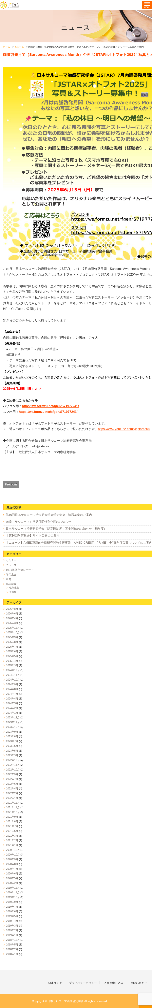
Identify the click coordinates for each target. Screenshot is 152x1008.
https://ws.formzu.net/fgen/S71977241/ (50, 406)
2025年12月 (13, 627)
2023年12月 (13, 717)
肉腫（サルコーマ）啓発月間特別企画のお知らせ (38, 521)
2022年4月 (12, 788)
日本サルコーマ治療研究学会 (9, 5)
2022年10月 (13, 769)
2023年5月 (12, 750)
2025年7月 (12, 646)
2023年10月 (13, 727)
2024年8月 (12, 689)
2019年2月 (12, 930)
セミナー (11, 560)
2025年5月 (12, 656)
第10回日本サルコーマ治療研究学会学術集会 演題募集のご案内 (49, 514)
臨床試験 (11, 584)
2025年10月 (13, 632)
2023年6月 (12, 745)
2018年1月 (12, 954)
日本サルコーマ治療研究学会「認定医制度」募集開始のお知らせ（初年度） (56, 528)
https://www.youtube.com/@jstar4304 (124, 429)
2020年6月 (12, 873)
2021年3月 (12, 835)
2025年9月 (12, 637)
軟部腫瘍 (14, 587)
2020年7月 (12, 868)
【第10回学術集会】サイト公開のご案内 (32, 535)
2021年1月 (12, 845)
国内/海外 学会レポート (19, 569)
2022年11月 (13, 764)
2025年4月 (12, 660)
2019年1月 (12, 935)
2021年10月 (13, 812)
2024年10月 (13, 679)
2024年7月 (12, 693)
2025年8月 (12, 642)
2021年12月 (13, 802)
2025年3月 (12, 665)
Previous (11, 484)
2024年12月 (13, 670)
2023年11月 (13, 722)
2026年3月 (12, 623)
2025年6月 (12, 651)
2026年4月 (12, 618)
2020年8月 (12, 864)
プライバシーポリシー (83, 983)
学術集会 (11, 574)
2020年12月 (13, 849)
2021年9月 (12, 816)
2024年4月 (12, 698)
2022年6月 (12, 783)
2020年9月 (12, 859)
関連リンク (55, 983)
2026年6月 (12, 613)
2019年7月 (12, 906)
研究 (8, 579)
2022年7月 (12, 779)
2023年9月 (12, 731)
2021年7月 (12, 826)
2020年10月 (13, 854)
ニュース (11, 565)
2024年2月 (12, 708)
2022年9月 (12, 774)
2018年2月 (12, 949)
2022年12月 (13, 760)
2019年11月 (13, 892)
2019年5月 (12, 916)
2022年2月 (12, 793)
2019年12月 (13, 887)
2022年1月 (12, 798)
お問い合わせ (138, 983)
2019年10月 (13, 897)
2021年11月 (13, 807)
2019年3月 (12, 925)
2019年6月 (12, 911)
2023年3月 (12, 755)
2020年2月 (12, 883)
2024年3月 (12, 703)
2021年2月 (12, 840)
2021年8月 (12, 821)
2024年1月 (12, 712)
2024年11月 (13, 674)
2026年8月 (12, 608)
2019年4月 (12, 920)
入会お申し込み (113, 983)
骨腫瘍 (12, 592)
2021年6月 (12, 830)
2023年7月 (12, 741)
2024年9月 (12, 684)
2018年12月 (13, 939)
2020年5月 (12, 878)
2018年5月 (12, 944)
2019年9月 (12, 901)
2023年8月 (12, 736)
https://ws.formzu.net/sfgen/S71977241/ (48, 411)
